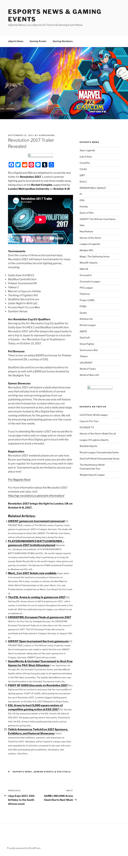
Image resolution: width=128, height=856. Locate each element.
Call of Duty (86, 156)
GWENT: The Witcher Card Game (98, 219)
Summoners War (89, 350)
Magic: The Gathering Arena (95, 256)
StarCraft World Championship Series (100, 458)
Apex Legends (87, 150)
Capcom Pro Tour (89, 421)
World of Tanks (88, 368)
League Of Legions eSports (94, 439)
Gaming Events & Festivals (52, 772)
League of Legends (90, 243)
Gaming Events (38, 41)
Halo (82, 225)
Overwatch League (90, 281)
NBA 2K (84, 269)
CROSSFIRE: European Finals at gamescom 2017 (39, 617)
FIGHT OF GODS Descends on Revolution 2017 (38, 685)
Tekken (84, 356)
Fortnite (84, 206)
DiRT (82, 175)
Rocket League (88, 325)
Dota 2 (83, 181)
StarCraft (85, 337)
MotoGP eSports (89, 262)
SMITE (83, 331)
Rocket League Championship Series (99, 452)
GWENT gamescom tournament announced (36, 521)
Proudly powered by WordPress (23, 848)
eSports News (15, 41)
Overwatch (86, 275)
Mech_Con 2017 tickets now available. (32, 573)
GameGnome (47, 135)
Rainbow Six (86, 318)
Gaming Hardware (63, 41)
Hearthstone (86, 231)
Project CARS (87, 300)
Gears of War (87, 212)
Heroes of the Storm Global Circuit (98, 433)
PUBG (83, 306)
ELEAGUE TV (87, 427)
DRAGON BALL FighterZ (93, 187)
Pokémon (85, 293)
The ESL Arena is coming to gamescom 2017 (37, 597)
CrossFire (85, 162)
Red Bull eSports (88, 446)
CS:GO (83, 169)
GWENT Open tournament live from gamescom (38, 641)
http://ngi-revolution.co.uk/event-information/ (36, 495)
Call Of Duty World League (94, 414)
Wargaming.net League (92, 474)
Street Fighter (87, 343)
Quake (83, 312)
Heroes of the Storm (90, 237)
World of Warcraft (89, 375)
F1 (81, 194)
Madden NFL (87, 250)
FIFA (82, 200)
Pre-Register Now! (19, 479)
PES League (86, 287)
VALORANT (86, 362)
